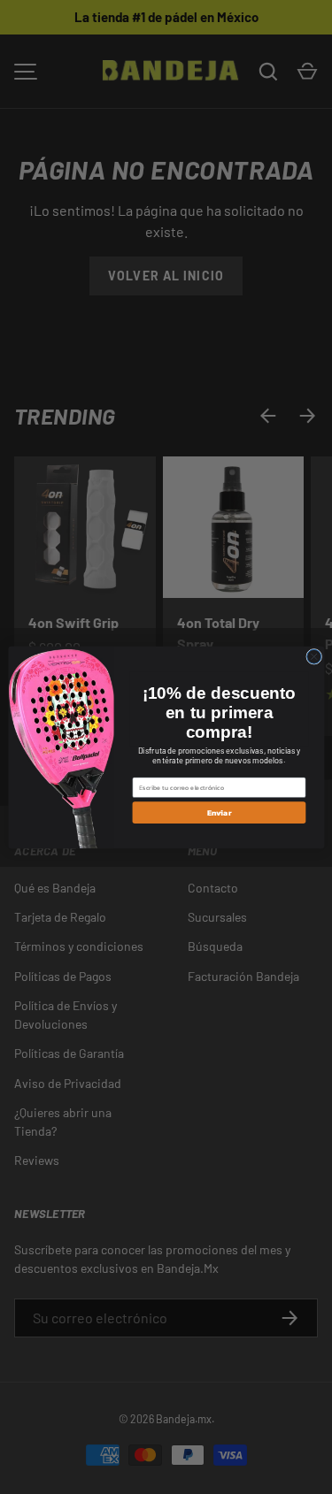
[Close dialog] (313, 656)
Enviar (218, 812)
